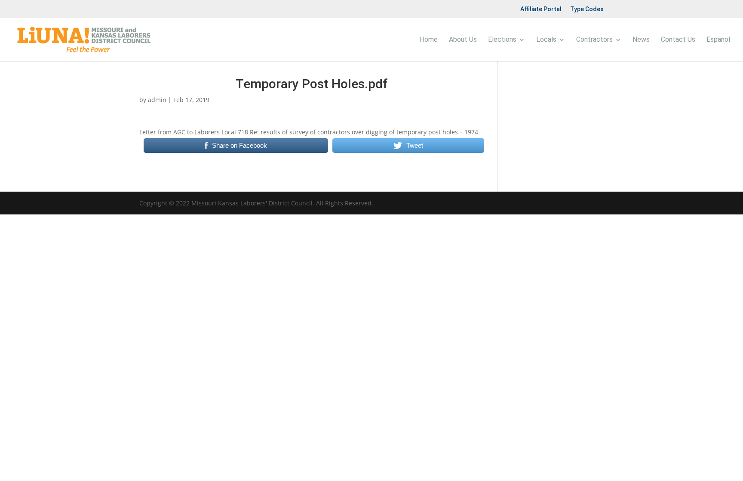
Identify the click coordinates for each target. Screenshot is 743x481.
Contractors (594, 40)
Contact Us (678, 40)
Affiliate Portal (541, 9)
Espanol (718, 40)
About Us (463, 40)
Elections (502, 40)
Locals (546, 40)
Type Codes (587, 9)
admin (157, 100)
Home (429, 40)
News (641, 40)
